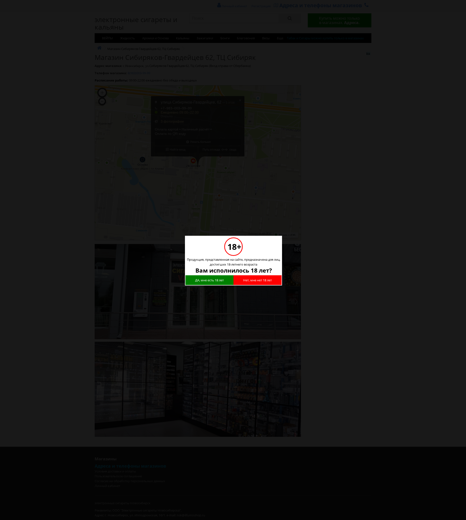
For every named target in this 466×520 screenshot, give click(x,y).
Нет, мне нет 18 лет (257, 280)
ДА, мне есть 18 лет (209, 280)
